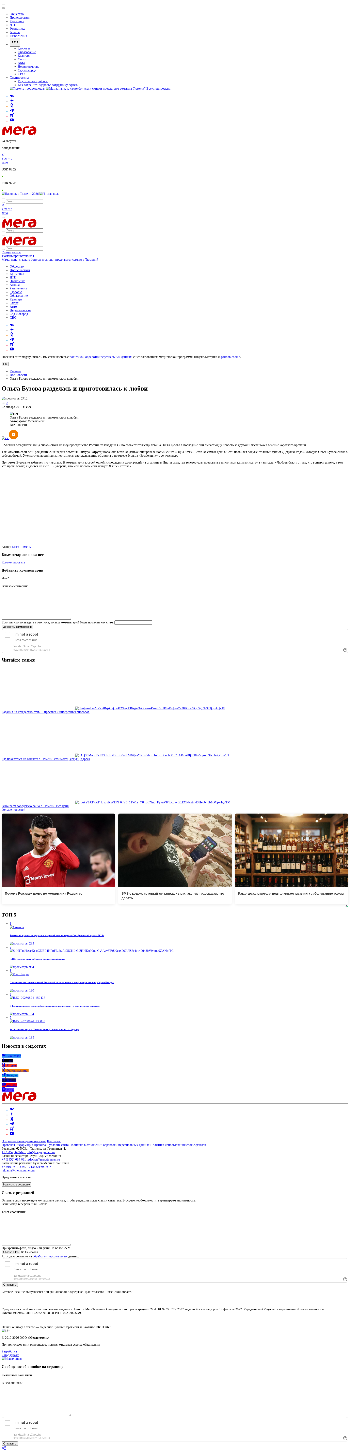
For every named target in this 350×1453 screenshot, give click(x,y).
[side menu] (3, 8)
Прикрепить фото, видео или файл (37, 1248)
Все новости (18, 375)
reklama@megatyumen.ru (18, 1170)
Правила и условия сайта (51, 1145)
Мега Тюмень (21, 546)
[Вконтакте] (12, 96)
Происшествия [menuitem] (20, 17)
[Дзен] (12, 101)
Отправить (9, 1284)
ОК (5, 364)
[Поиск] (3, 198)
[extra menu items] (15, 42)
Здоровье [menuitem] (24, 48)
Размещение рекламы (31, 1141)
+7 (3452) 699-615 (39, 1166)
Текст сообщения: (14, 1212)
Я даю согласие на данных (42, 1256)
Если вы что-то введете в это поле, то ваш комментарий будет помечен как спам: (58, 622)
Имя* (5, 578)
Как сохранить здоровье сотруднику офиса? (48, 85)
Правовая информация (17, 1145)
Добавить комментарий (17, 626)
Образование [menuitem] (27, 52)
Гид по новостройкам (33, 81)
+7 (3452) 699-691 (14, 1152)
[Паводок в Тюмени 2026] (20, 193)
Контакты (54, 1141)
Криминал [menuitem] (17, 21)
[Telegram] (12, 111)
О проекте (9, 1141)
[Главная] (48, 134)
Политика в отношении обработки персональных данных (109, 1145)
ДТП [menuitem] (13, 25)
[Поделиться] (4, 1449)
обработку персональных (50, 1256)
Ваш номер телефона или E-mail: (24, 1204)
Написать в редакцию (16, 1184)
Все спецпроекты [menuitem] (158, 88)
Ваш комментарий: (15, 586)
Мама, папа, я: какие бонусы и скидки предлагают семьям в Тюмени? (50, 259)
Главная (15, 371)
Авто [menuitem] (21, 63)
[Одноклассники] (12, 106)
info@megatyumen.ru (41, 1152)
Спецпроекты (11, 252)
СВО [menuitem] (21, 74)
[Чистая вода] (49, 193)
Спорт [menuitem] (22, 59)
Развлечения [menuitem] (18, 35)
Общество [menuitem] (17, 14)
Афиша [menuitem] (15, 32)
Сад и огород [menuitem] (27, 70)
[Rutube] (12, 116)
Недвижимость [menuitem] (28, 66)
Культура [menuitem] (24, 55)
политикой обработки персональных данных (100, 357)
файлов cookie (230, 357)
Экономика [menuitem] (17, 28)
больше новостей (13, 809)
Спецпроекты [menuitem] (19, 77)
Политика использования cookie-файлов (178, 1145)
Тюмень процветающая (18, 256)
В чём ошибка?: (12, 1382)
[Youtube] (12, 121)
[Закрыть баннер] (3, 4)
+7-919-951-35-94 (13, 1166)
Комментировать (13, 562)
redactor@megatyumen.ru (43, 1159)
